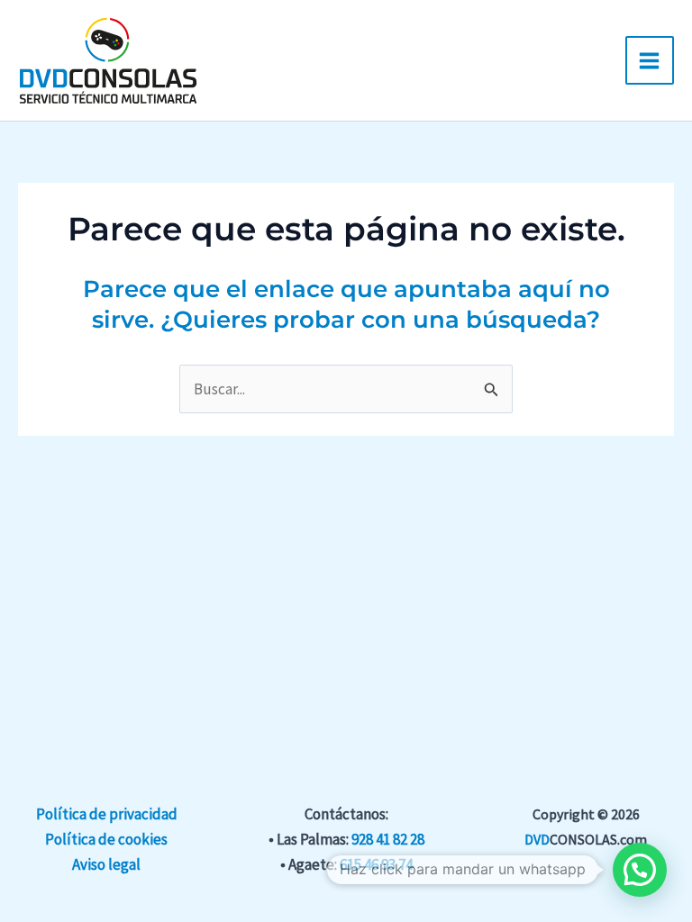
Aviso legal (106, 864)
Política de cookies (106, 839)
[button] (640, 870)
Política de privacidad (107, 814)
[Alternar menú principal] (650, 61)
